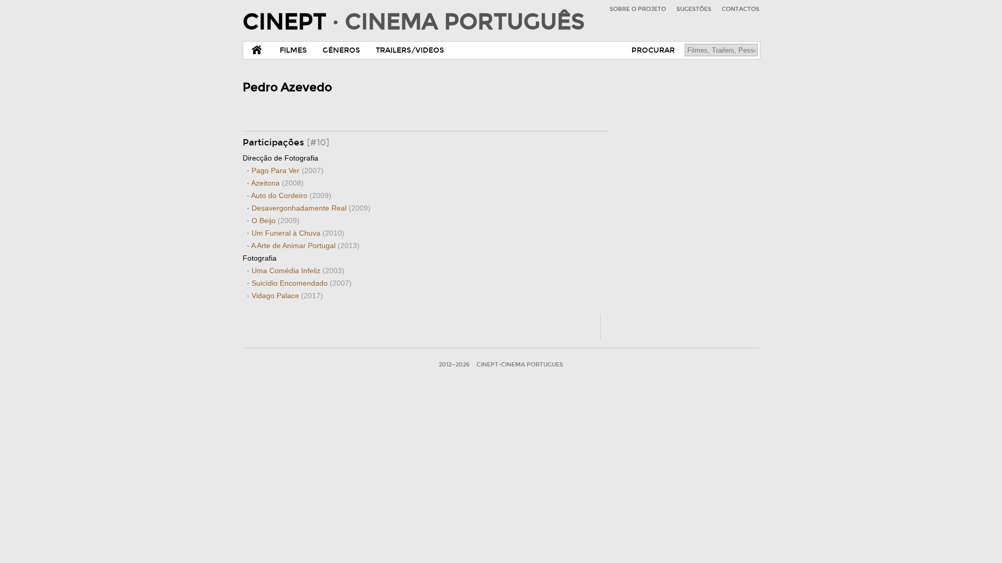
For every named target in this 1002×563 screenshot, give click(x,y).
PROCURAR (653, 50)
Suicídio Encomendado (302, 283)
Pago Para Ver (288, 170)
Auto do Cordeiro (291, 195)
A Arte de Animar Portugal (305, 245)
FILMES (293, 50)
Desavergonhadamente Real (311, 208)
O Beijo (276, 220)
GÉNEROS (341, 50)
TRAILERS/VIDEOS (410, 50)
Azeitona (277, 183)
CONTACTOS (740, 9)
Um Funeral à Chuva (298, 233)
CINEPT (413, 22)
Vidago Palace (287, 295)
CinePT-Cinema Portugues (519, 364)
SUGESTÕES (693, 9)
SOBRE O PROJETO (638, 9)
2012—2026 (454, 364)
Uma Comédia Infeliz (298, 270)
